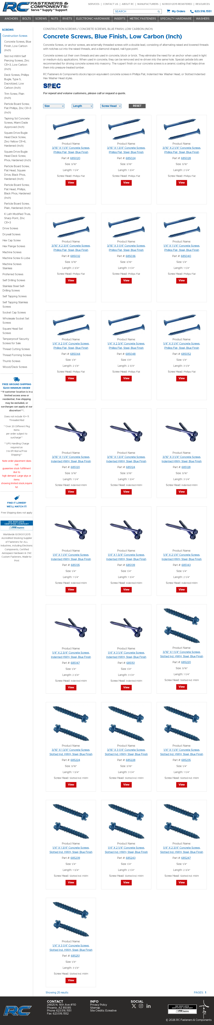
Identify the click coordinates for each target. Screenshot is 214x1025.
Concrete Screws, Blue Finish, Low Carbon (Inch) (17, 46)
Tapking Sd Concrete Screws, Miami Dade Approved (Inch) (17, 122)
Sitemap (95, 1007)
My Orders (178, 11)
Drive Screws (10, 228)
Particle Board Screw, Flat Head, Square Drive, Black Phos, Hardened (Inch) (17, 173)
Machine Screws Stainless (12, 266)
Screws (41, 18)
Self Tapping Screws (15, 296)
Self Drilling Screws (14, 280)
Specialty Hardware (176, 18)
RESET (137, 106)
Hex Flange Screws (14, 246)
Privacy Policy (98, 1004)
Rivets (67, 18)
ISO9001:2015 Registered (177, 4)
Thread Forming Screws (17, 355)
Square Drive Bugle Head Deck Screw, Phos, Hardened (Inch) (17, 156)
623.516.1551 (203, 11)
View (71, 182)
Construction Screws (60, 29)
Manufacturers (147, 4)
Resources (203, 4)
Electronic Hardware (93, 18)
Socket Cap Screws (14, 312)
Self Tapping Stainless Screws (15, 304)
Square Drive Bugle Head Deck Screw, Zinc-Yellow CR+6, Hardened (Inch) (16, 139)
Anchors (11, 18)
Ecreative (111, 1010)
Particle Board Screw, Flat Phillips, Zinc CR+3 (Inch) (17, 108)
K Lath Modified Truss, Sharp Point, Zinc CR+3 (17, 218)
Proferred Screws (13, 274)
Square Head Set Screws (13, 330)
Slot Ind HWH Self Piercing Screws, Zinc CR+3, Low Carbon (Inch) (16, 62)
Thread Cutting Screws (16, 349)
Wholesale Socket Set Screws (16, 320)
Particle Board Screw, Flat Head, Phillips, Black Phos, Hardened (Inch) (17, 191)
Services (93, 4)
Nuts (54, 18)
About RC (128, 4)
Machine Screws (12, 252)
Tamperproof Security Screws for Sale (16, 341)
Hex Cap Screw (12, 240)
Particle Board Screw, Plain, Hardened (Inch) (17, 205)
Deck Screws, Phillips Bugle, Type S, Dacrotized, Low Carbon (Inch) (16, 81)
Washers (202, 18)
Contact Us (110, 4)
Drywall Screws (11, 234)
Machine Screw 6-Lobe (16, 258)
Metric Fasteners (143, 18)
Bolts (26, 18)
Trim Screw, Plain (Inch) (14, 96)
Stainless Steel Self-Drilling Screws (14, 288)
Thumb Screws (11, 361)
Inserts (119, 18)
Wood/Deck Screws (15, 367)
